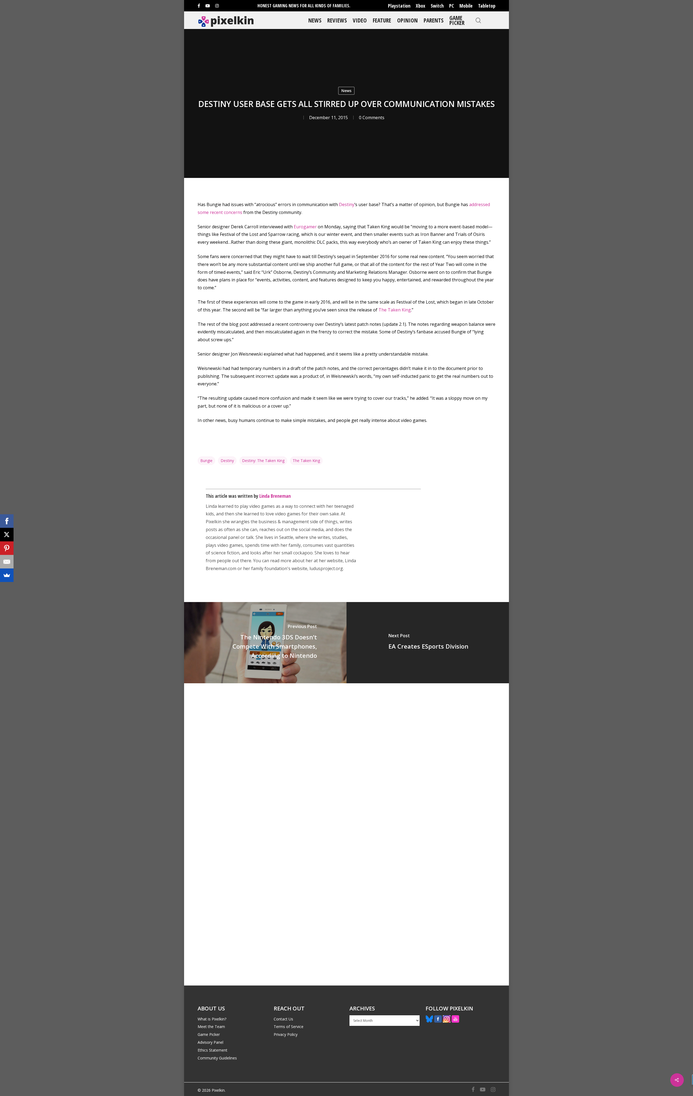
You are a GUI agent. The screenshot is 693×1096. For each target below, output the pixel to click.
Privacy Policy (286, 1034)
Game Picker (457, 20)
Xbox (420, 6)
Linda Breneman (275, 496)
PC (451, 6)
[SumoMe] (7, 575)
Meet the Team (211, 1026)
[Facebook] (7, 521)
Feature (382, 20)
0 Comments (371, 118)
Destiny (346, 204)
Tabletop (486, 6)
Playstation (399, 6)
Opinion (407, 20)
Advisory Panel (210, 1042)
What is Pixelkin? (212, 1019)
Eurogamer (306, 227)
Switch (437, 6)
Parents (433, 20)
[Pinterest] (7, 548)
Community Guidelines (217, 1058)
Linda (211, 506)
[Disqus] (346, 759)
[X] (7, 534)
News (314, 20)
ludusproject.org (326, 568)
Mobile (466, 6)
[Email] (7, 561)
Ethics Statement (212, 1050)
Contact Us (283, 1019)
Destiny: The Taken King (263, 460)
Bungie (206, 460)
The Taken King (394, 310)
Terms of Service (288, 1026)
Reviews (337, 20)
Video (360, 20)
